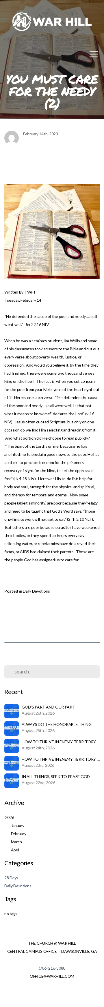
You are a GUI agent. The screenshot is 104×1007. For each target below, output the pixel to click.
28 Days (11, 877)
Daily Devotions (36, 591)
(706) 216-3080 (52, 968)
